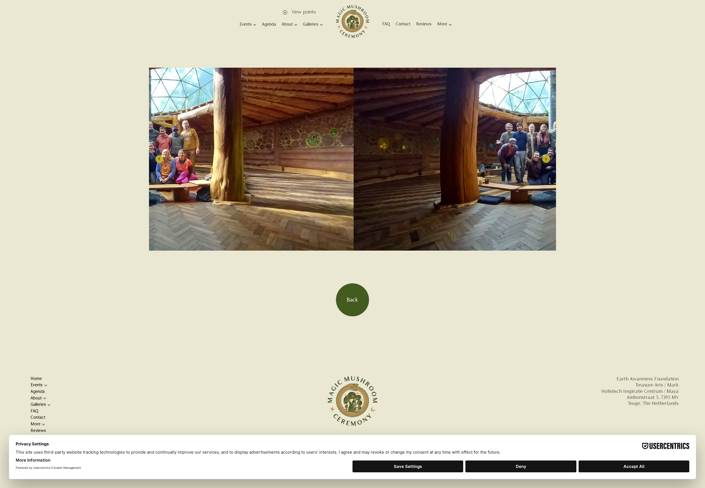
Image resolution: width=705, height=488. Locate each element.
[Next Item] (546, 159)
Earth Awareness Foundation (648, 379)
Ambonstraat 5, (643, 398)
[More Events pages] (254, 24)
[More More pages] (450, 24)
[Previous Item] (159, 159)
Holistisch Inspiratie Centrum (632, 392)
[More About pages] (295, 24)
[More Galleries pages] (321, 24)
